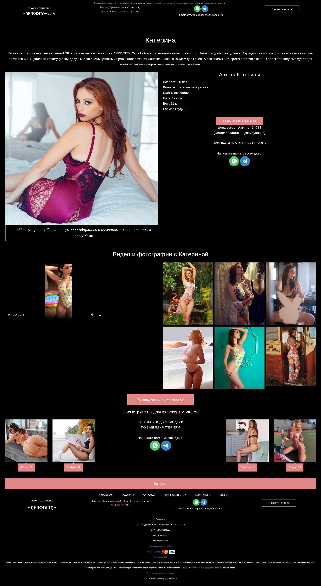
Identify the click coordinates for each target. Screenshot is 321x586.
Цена (224, 494)
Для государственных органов (160, 573)
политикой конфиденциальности (205, 568)
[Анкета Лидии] (295, 440)
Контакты (211, 21)
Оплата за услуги (153, 552)
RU (49, 14)
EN (53, 14)
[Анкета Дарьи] (26, 440)
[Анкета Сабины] (73, 440)
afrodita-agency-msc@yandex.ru (204, 15)
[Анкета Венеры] (247, 440)
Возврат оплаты (160, 557)
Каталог (158, 21)
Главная (115, 21)
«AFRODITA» (35, 14)
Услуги (136, 21)
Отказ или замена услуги (160, 546)
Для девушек (184, 21)
